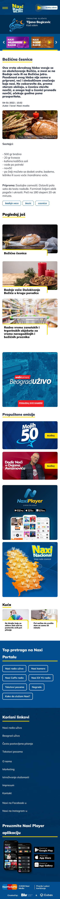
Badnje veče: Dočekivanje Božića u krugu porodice (22, 291)
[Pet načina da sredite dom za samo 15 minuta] (44, 616)
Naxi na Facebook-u (14, 802)
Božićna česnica (15, 253)
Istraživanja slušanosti (15, 777)
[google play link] (44, 850)
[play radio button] (47, 8)
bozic (28, 203)
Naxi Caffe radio (14, 677)
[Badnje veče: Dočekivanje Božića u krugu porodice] (30, 275)
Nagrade (37, 687)
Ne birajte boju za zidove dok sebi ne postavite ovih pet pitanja (13, 626)
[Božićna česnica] (30, 238)
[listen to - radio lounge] (42, 42)
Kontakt (7, 793)
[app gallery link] (44, 865)
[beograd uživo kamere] (30, 380)
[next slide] (56, 42)
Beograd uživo (11, 735)
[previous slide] (4, 42)
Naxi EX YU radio (41, 677)
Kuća (6, 604)
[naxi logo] (18, 8)
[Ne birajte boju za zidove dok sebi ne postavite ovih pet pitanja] (15, 616)
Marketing (8, 769)
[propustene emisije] (30, 435)
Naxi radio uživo (14, 668)
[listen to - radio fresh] (17, 42)
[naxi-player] (30, 512)
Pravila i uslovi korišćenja (42, 887)
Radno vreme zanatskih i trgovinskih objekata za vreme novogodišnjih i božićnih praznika (22, 332)
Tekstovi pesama (14, 687)
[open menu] (5, 8)
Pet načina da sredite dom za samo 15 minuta (44, 625)
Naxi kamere (38, 668)
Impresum (8, 785)
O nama (7, 761)
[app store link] (44, 857)
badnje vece (11, 203)
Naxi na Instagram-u (14, 810)
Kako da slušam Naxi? (17, 696)
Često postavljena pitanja (17, 743)
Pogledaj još (13, 214)
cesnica (42, 203)
